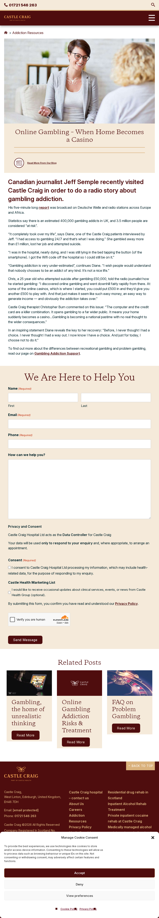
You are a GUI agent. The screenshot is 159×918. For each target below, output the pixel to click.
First (11, 406)
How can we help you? (26, 455)
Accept (79, 873)
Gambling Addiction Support (57, 353)
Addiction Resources (27, 33)
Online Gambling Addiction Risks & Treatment (77, 717)
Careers (75, 810)
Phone (20, 435)
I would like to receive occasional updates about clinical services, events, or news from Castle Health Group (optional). (79, 592)
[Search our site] (153, 5)
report (44, 207)
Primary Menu (151, 18)
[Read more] (29, 683)
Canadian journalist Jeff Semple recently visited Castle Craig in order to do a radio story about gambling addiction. (76, 190)
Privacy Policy (88, 909)
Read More (26, 735)
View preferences (79, 896)
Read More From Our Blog (42, 162)
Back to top (142, 766)
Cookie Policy (68, 909)
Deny (79, 884)
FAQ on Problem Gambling (126, 710)
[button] (153, 838)
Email (19, 415)
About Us (76, 804)
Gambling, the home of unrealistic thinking (28, 713)
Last (84, 406)
